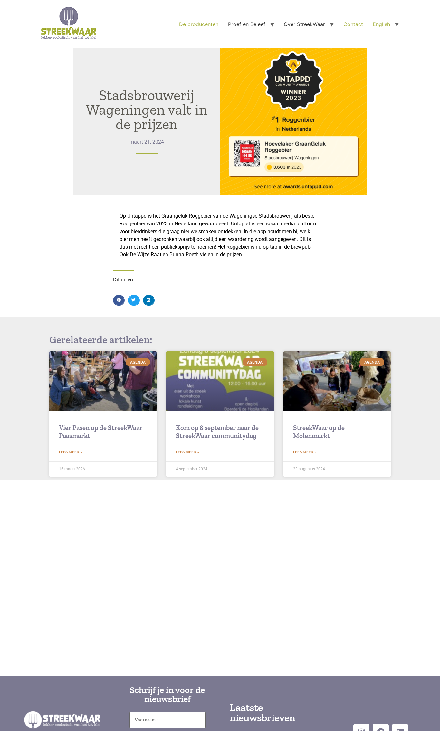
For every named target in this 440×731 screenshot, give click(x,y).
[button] (119, 300)
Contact (353, 24)
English (381, 24)
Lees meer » (70, 452)
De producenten (198, 24)
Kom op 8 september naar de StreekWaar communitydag (217, 431)
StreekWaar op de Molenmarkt (319, 431)
